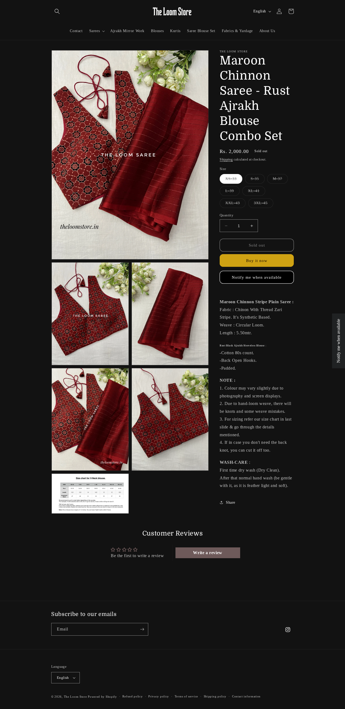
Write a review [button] (207, 552)
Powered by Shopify (102, 696)
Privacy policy (158, 696)
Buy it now (256, 260)
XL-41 (256, 192)
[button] (57, 11)
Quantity (226, 215)
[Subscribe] (142, 629)
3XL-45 (263, 204)
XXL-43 (235, 204)
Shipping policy (215, 696)
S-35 (258, 180)
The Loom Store (75, 696)
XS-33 (233, 180)
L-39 (232, 192)
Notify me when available (257, 277)
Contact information (246, 696)
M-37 (280, 180)
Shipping (226, 159)
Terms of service (186, 696)
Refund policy (132, 696)
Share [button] (230, 502)
